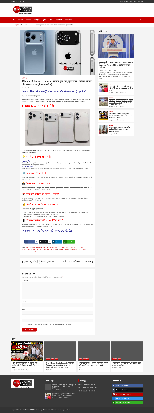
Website (24, 317)
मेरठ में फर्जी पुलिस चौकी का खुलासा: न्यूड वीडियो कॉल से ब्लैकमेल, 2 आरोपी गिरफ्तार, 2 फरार (25, 365)
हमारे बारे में (126, 1)
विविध (51, 20)
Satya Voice (25, 410)
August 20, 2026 (114, 106)
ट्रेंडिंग (44, 20)
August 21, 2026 (114, 92)
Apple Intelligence (37, 247)
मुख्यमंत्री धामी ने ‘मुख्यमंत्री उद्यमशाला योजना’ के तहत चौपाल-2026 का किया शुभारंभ (121, 88)
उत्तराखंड (28, 20)
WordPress (68, 410)
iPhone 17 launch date (77, 247)
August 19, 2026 (114, 134)
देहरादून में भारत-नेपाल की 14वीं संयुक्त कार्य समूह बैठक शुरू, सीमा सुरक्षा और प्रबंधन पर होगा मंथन (121, 102)
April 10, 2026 (116, 367)
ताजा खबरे (20, 20)
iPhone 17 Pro (41, 249)
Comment (25, 280)
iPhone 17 (67, 247)
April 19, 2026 (83, 369)
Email (24, 309)
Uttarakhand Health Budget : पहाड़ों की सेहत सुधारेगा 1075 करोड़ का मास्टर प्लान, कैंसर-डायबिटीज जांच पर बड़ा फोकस (60, 365)
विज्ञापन (135, 1)
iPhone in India (73, 249)
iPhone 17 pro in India (51, 249)
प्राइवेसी (141, 1)
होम (121, 1)
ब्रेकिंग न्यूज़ (103, 31)
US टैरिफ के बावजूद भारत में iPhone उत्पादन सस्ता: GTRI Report (77, 262)
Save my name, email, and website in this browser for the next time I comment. (48, 325)
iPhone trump (81, 249)
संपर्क (131, 1)
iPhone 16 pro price (58, 247)
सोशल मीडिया (68, 20)
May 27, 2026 (49, 369)
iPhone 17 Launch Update (29, 249)
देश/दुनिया (36, 20)
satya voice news (27, 251)
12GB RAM (28, 247)
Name (24, 301)
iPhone (45, 247)
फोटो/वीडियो (59, 20)
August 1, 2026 (16, 369)
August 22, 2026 (103, 70)
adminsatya (112, 70)
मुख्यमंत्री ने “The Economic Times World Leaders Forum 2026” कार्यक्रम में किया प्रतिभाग (116, 65)
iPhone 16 (50, 247)
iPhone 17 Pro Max (63, 249)
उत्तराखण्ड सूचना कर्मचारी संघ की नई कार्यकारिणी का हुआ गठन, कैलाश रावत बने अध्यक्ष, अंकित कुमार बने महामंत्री (39, 262)
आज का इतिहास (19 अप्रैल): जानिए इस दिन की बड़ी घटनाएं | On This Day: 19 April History (93, 365)
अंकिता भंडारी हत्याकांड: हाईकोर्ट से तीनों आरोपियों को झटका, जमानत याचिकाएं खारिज (119, 129)
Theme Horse (47, 410)
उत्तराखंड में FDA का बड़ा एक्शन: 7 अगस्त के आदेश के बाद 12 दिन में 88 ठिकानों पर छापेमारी (120, 116)
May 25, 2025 (26, 88)
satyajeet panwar (37, 251)
